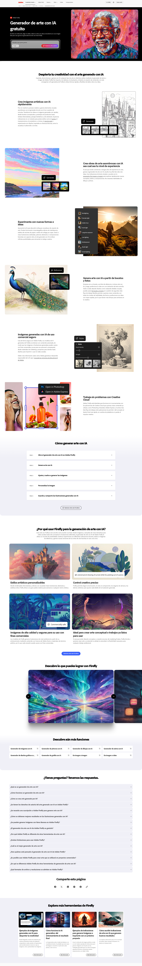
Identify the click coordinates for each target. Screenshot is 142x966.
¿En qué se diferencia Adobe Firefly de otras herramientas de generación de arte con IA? (43, 864)
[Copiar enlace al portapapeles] (87, 887)
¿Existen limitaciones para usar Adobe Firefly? (28, 840)
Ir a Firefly (108, 2)
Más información (38, 955)
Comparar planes (69, 2)
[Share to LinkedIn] (68, 887)
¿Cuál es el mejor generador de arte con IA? (27, 846)
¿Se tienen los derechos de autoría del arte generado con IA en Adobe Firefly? (39, 805)
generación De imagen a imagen (93, 176)
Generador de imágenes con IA (21, 749)
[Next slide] (113, 696)
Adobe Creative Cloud (26, 5)
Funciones (41, 5)
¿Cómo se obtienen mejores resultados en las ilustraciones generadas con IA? (39, 816)
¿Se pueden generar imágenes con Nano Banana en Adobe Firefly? (35, 822)
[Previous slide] (28, 696)
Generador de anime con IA (113, 749)
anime (54, 119)
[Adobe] (21, 2)
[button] (113, 2)
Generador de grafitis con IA (51, 755)
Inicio (20, 5)
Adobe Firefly (41, 2)
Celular (61, 2)
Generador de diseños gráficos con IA (23, 755)
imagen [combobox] (14, 45)
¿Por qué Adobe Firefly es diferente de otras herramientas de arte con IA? (38, 834)
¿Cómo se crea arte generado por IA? (24, 799)
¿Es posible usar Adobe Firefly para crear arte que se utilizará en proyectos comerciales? (43, 858)
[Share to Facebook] (55, 887)
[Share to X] (61, 887)
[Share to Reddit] (81, 887)
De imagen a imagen (80, 755)
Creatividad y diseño (29, 2)
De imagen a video (110, 755)
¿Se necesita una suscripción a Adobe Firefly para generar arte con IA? (36, 810)
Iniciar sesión (119, 2)
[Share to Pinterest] (74, 887)
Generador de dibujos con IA (82, 749)
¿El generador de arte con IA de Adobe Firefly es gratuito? (32, 828)
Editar (55, 2)
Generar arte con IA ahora (72, 508)
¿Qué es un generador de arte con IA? (24, 787)
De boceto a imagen (97, 291)
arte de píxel (48, 121)
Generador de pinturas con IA (52, 749)
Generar (48, 2)
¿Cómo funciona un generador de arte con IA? (27, 793)
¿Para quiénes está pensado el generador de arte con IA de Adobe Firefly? (38, 852)
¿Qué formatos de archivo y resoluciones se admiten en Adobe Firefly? (37, 869)
